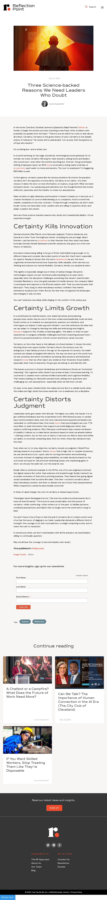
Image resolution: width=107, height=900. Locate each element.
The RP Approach (40, 859)
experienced (61, 259)
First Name (21, 578)
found (57, 423)
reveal (25, 359)
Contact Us (64, 859)
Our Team (36, 866)
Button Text (7, 897)
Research (18, 331)
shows (53, 451)
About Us (36, 863)
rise (48, 165)
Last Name (21, 587)
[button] (102, 7)
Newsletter (63, 863)
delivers (82, 127)
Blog (33, 870)
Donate (61, 866)
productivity (19, 168)
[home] (18, 7)
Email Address (23, 596)
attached (42, 240)
